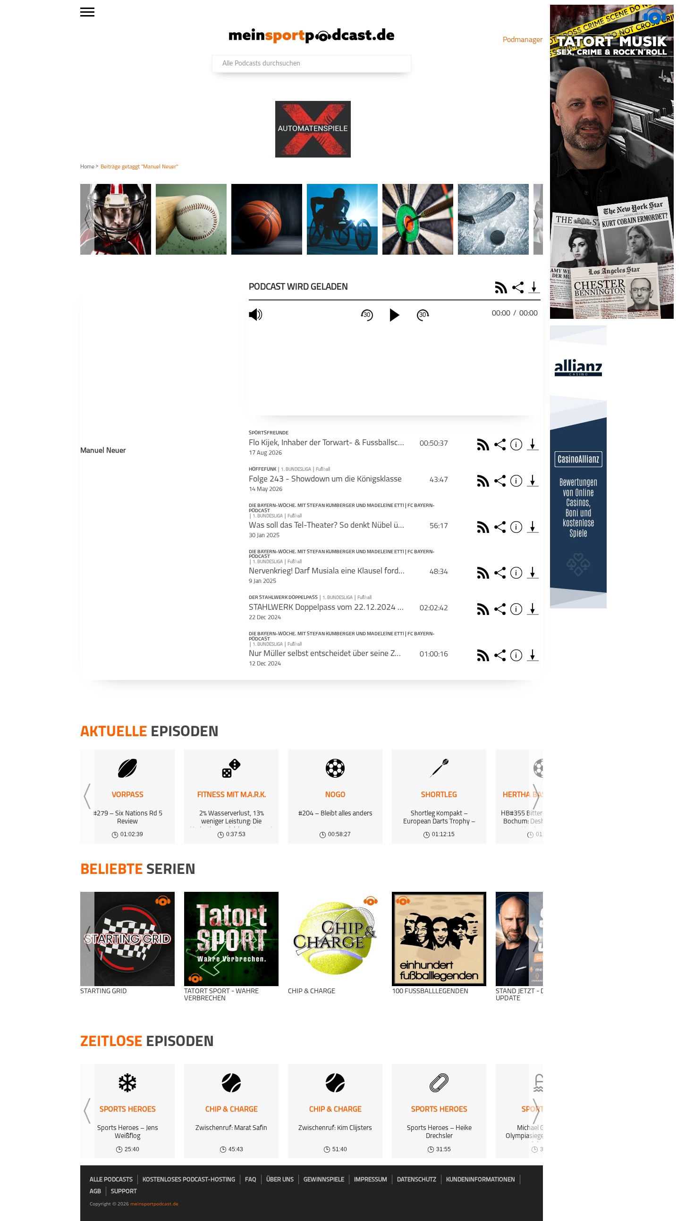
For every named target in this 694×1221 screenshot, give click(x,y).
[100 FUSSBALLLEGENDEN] (439, 939)
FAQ (250, 1180)
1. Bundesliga (296, 469)
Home (87, 167)
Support (124, 1191)
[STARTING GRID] (127, 939)
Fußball (323, 469)
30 (367, 314)
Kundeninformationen (480, 1180)
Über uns (280, 1180)
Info (517, 444)
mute (256, 314)
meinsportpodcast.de (154, 1203)
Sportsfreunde (268, 433)
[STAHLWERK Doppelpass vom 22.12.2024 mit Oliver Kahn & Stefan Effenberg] (533, 609)
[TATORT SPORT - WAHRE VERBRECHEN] (231, 939)
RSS (502, 287)
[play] (394, 315)
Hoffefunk (262, 469)
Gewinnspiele (324, 1180)
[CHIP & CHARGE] (335, 939)
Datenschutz (416, 1180)
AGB (95, 1191)
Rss (484, 444)
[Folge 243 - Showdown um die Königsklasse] (533, 481)
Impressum (370, 1180)
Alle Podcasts (111, 1180)
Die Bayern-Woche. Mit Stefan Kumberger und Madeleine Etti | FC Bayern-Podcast (342, 509)
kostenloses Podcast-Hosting (189, 1180)
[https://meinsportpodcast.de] (311, 41)
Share (519, 287)
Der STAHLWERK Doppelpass (283, 598)
